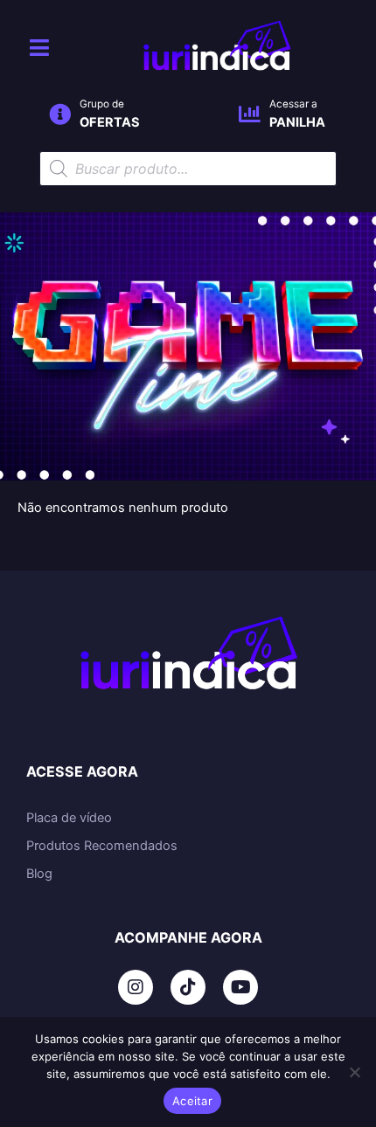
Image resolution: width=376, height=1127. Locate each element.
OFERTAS (110, 122)
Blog (39, 874)
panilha (297, 122)
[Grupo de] (60, 114)
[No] (354, 1072)
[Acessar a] (250, 114)
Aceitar (192, 1101)
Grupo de (102, 104)
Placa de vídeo (69, 818)
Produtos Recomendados (102, 846)
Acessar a (293, 104)
